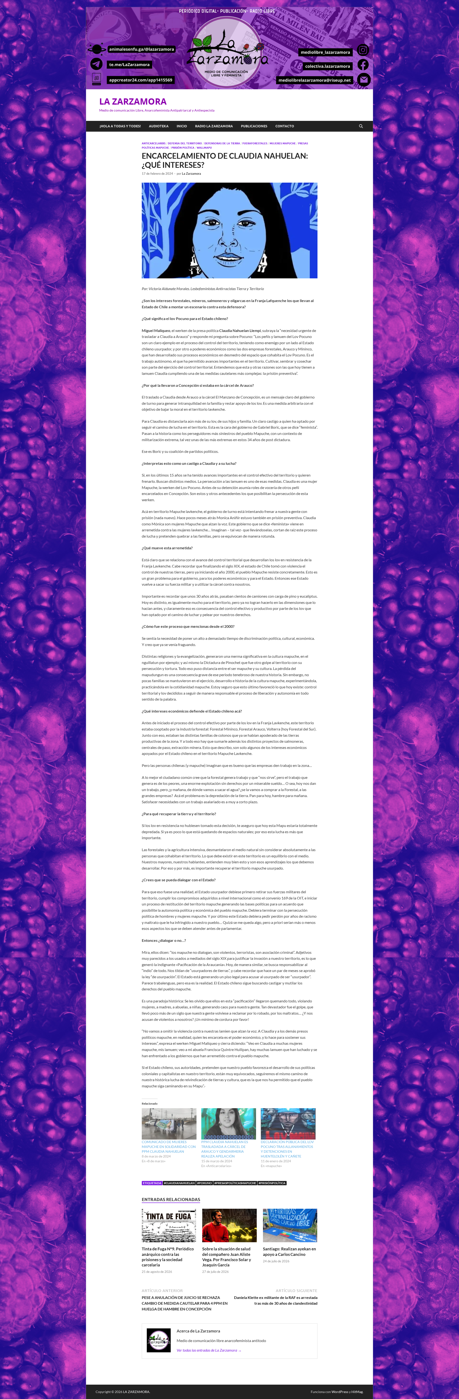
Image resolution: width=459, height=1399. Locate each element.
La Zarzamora (191, 173)
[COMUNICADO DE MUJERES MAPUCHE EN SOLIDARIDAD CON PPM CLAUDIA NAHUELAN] (169, 1124)
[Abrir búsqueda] (361, 126)
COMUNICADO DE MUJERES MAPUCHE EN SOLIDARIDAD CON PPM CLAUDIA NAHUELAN (169, 1146)
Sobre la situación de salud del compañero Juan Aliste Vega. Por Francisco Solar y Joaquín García (226, 1256)
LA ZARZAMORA (133, 101)
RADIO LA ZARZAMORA (214, 126)
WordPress (340, 1392)
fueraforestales (254, 143)
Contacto (284, 126)
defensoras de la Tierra (222, 143)
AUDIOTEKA (159, 126)
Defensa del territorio (185, 143)
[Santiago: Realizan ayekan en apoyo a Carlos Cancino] (290, 1227)
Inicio (182, 126)
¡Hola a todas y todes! (120, 126)
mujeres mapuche (283, 143)
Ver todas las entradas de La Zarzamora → (209, 1350)
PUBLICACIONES (254, 126)
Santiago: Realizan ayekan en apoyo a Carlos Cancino (289, 1251)
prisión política (182, 147)
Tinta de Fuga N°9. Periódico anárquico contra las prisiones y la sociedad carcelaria (168, 1256)
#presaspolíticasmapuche (235, 1183)
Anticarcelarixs (153, 143)
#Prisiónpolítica (272, 1183)
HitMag (357, 1392)
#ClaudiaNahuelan (179, 1183)
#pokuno (204, 1183)
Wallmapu (204, 147)
